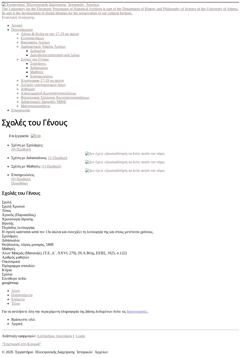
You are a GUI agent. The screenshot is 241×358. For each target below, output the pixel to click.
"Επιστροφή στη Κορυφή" (21, 344)
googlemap (10, 283)
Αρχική (16, 25)
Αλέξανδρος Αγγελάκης (54, 336)
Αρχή (15, 291)
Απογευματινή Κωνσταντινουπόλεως (48, 93)
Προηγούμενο (21, 295)
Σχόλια (7, 274)
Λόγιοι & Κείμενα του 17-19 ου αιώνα (50, 34)
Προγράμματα (22, 30)
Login (80, 336)
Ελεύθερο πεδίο (14, 278)
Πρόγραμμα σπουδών (18, 266)
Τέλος (15, 303)
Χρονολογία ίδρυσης (17, 219)
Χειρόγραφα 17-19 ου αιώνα (42, 80)
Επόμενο (18, 299)
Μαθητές (37, 72)
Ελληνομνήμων (32, 38)
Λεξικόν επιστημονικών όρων (43, 85)
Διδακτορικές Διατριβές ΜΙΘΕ (43, 102)
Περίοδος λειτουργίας (18, 228)
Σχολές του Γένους (35, 59)
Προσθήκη (19, 183)
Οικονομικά (11, 261)
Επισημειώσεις (41, 76)
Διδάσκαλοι (39, 68)
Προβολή (21, 149)
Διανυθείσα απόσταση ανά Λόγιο (55, 55)
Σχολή (6, 202)
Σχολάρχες (38, 64)
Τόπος (6, 211)
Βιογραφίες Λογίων (35, 42)
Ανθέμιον (28, 89)
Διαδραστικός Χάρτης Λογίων (43, 47)
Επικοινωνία (20, 110)
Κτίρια (7, 270)
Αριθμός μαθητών (15, 257)
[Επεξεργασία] (34, 136)
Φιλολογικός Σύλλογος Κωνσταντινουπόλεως (55, 97)
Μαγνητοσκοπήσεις (35, 106)
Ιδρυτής (7, 223)
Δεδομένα (37, 51)
